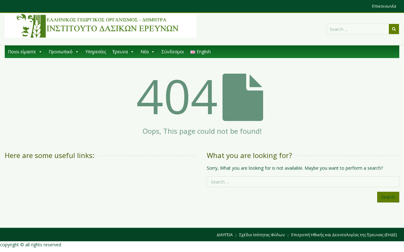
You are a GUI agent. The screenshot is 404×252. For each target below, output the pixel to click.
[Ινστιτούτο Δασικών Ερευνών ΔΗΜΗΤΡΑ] (100, 26)
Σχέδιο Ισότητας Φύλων (262, 234)
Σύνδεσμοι (172, 52)
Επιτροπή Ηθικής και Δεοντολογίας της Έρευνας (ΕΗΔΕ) (344, 234)
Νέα (144, 52)
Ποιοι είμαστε (22, 52)
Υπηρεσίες (95, 52)
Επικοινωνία (384, 6)
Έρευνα (120, 52)
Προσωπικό (61, 52)
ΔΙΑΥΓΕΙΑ (225, 234)
